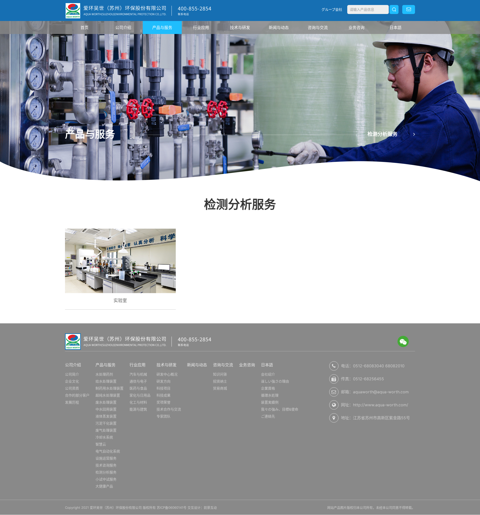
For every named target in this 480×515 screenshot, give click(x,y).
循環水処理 (269, 395)
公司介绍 (123, 27)
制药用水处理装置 (110, 388)
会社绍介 (268, 374)
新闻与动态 (279, 27)
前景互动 (210, 508)
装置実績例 (269, 402)
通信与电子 (138, 381)
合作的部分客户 (77, 395)
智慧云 (101, 444)
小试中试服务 (106, 479)
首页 (84, 27)
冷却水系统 (104, 437)
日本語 (396, 27)
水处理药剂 (104, 374)
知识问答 (220, 374)
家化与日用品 (140, 395)
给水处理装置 (106, 381)
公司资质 (72, 388)
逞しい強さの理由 (275, 381)
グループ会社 (332, 9)
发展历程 (72, 402)
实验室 (120, 300)
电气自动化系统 (108, 451)
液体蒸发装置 (106, 416)
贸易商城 (220, 388)
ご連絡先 (268, 416)
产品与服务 (162, 27)
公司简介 (72, 374)
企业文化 (72, 381)
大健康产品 (104, 486)
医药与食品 (138, 388)
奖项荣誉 (163, 402)
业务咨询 (356, 27)
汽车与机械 (138, 374)
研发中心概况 (167, 374)
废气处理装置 (106, 430)
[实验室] (120, 260)
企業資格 (268, 388)
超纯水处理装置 (108, 395)
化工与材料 (138, 402)
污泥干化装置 (106, 423)
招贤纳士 (220, 381)
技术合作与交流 (168, 409)
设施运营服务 (106, 458)
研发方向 (163, 381)
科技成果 (163, 395)
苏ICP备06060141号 (171, 508)
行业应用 (201, 27)
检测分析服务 (106, 472)
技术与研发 (240, 27)
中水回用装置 (106, 409)
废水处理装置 (106, 402)
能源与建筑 (138, 409)
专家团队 (163, 416)
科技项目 (163, 388)
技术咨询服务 (106, 465)
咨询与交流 (318, 27)
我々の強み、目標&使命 (279, 409)
